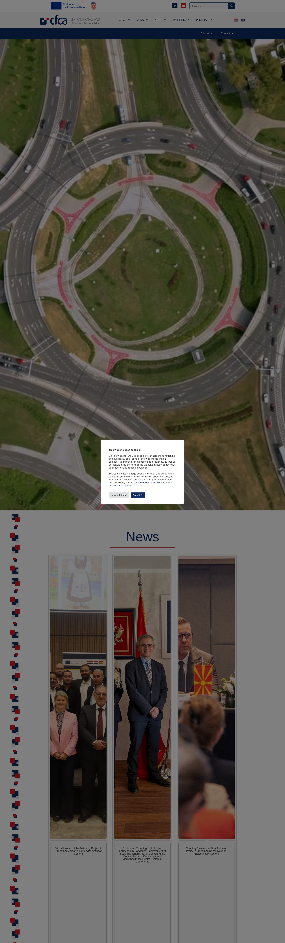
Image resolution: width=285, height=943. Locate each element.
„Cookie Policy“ (141, 482)
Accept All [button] (138, 495)
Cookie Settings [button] (119, 495)
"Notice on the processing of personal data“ (140, 484)
